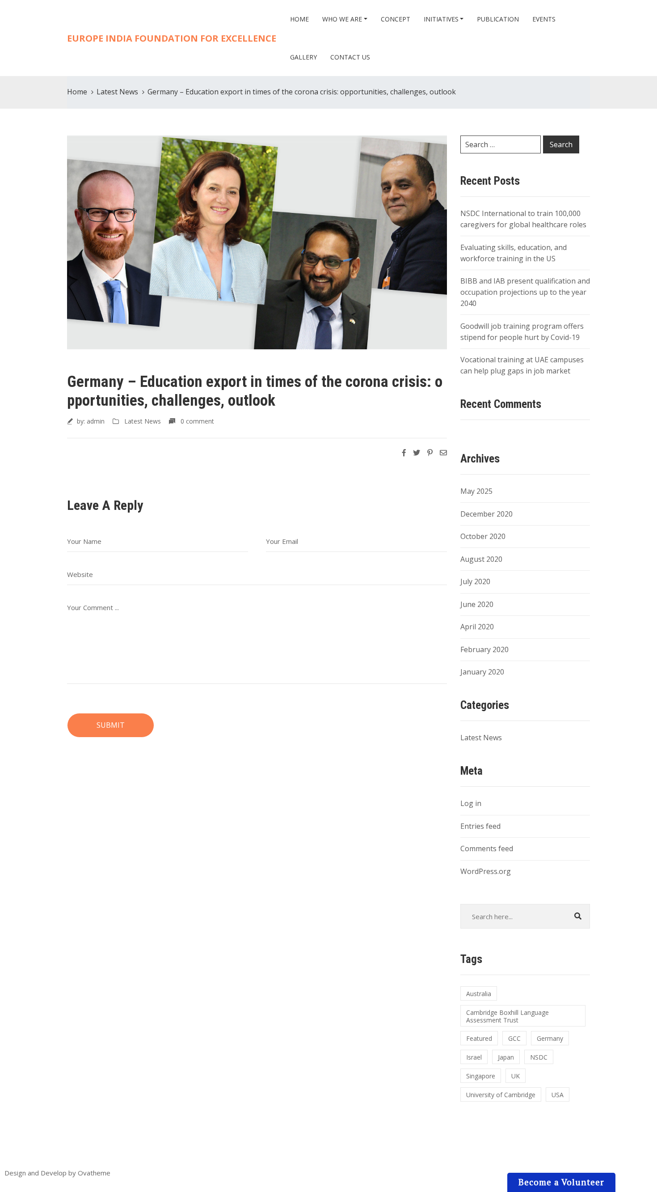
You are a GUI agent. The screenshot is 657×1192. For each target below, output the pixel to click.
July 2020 (475, 581)
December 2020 (486, 514)
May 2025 (476, 491)
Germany (550, 1038)
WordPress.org (485, 871)
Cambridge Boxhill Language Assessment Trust (507, 1016)
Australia (478, 993)
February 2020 (484, 649)
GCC (514, 1038)
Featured (479, 1038)
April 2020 (477, 627)
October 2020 (482, 536)
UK (515, 1076)
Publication (498, 19)
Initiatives (441, 19)
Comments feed (486, 848)
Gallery (303, 57)
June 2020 (476, 604)
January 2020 (482, 672)
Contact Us (350, 57)
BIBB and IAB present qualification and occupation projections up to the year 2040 (525, 292)
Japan (506, 1057)
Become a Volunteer (561, 1182)
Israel (474, 1057)
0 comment (197, 421)
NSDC (539, 1057)
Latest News (117, 92)
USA (558, 1094)
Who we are (342, 19)
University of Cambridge (500, 1094)
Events (544, 19)
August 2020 (481, 559)
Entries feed (480, 826)
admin (96, 421)
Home (299, 19)
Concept (395, 19)
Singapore (480, 1076)
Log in (470, 803)
